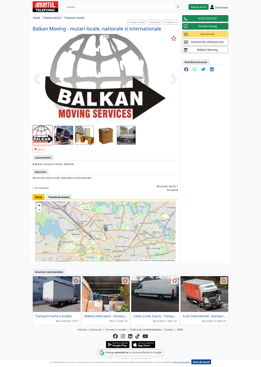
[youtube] (145, 336)
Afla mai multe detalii (181, 362)
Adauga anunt (198, 7)
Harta (38, 197)
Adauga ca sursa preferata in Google (133, 352)
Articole (82, 329)
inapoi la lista (137, 22)
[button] (105, 228)
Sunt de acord (201, 362)
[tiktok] (137, 336)
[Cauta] (178, 7)
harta (40, 149)
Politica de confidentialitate (145, 329)
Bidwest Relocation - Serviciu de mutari (111, 316)
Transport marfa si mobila (53, 316)
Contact (168, 329)
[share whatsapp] (195, 69)
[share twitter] (203, 69)
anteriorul (155, 22)
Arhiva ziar (96, 329)
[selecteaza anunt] (173, 38)
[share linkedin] (212, 69)
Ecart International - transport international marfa (217, 316)
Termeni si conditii (116, 329)
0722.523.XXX (207, 18)
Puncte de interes (59, 197)
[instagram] (123, 336)
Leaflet (146, 260)
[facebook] (115, 336)
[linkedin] (130, 336)
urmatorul (169, 22)
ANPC (180, 329)
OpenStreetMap (158, 260)
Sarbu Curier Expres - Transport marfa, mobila (166, 316)
